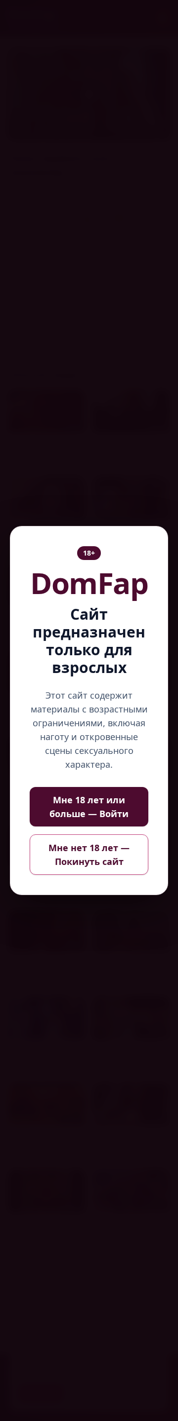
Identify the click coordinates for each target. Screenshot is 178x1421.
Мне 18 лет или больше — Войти (89, 807)
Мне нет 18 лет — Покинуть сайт (89, 854)
